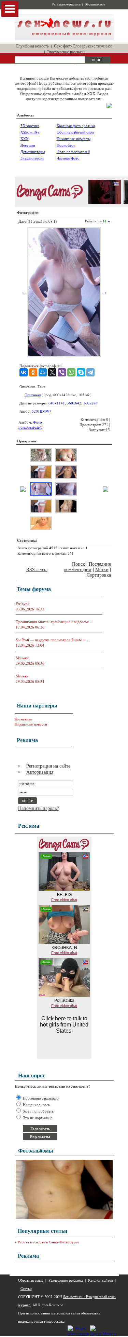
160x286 (90, 402)
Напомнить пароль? (38, 808)
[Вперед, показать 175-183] (105, 490)
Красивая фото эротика (76, 125)
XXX (24, 138)
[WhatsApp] (71, 372)
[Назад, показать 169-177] (23, 490)
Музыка (22, 657)
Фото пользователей (73, 151)
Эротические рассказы (66, 51)
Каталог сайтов (100, 1280)
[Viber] (62, 372)
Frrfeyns (22, 603)
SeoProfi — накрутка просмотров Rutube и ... (53, 639)
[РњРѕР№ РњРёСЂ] (43, 372)
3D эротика (29, 125)
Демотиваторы (32, 151)
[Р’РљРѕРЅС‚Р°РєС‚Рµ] (23, 372)
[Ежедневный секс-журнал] (64, 38)
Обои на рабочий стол (75, 132)
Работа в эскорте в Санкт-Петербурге (48, 1241)
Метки (102, 569)
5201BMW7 (41, 411)
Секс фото (63, 46)
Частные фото (68, 158)
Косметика (23, 718)
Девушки (27, 145)
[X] (52, 372)
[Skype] (81, 372)
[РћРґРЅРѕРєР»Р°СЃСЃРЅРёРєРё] (33, 372)
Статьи (26, 1288)
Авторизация (39, 772)
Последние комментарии (87, 567)
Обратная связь (95, 4)
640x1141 (56, 402)
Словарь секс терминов (93, 46)
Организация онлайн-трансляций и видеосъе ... (54, 621)
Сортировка (99, 574)
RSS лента (36, 569)
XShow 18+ (29, 132)
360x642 (74, 402)
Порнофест (66, 145)
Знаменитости (32, 158)
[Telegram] (90, 372)
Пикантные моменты (73, 138)
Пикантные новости (31, 724)
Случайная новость (32, 46)
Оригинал (33, 394)
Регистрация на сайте (48, 765)
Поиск (78, 564)
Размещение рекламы (66, 4)
